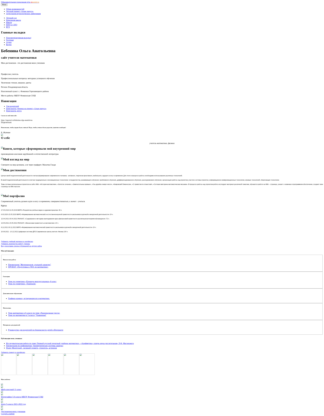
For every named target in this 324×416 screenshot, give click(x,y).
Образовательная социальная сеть (20, 2)
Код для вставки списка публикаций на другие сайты (21, 246)
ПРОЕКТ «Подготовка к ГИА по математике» (28, 267)
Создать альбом (7, 414)
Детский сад (11, 18)
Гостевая (10, 40)
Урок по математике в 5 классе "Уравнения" (27, 315)
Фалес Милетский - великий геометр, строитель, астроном (31, 348)
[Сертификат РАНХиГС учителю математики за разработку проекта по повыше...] (87, 374)
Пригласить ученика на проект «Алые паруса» (26, 108)
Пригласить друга (14, 111)
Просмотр (18, 38)
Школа (9, 22)
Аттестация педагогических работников (23, 14)
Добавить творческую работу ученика (15, 244)
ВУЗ (8, 27)
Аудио (9, 42)
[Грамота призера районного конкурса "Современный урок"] (55, 374)
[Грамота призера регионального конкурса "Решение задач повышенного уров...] (24, 374)
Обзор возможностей (15, 9)
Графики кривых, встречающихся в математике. (29, 298)
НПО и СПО (11, 25)
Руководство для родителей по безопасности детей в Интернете (35, 330)
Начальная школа (13, 20)
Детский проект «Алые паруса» (20, 11)
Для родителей (12, 106)
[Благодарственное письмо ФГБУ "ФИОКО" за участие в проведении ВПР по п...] (71, 374)
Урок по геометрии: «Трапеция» (22, 284)
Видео (9, 45)
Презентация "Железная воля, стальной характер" (29, 265)
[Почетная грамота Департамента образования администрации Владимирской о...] (8, 374)
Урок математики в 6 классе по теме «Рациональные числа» (34, 313)
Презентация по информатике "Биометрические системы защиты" (35, 346)
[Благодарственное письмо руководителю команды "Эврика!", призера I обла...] (40, 374)
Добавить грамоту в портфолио (13, 352)
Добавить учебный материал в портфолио (17, 241)
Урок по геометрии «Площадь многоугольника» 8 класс (32, 281)
